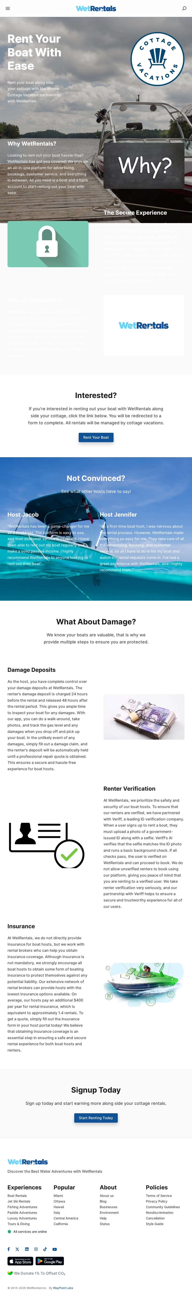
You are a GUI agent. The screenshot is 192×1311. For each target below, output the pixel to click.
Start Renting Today (96, 1118)
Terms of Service (159, 1196)
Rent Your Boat (96, 437)
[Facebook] (10, 1248)
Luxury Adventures (22, 1218)
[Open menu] (7, 8)
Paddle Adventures (22, 1212)
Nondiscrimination (159, 1212)
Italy (57, 1212)
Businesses (109, 1207)
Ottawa (59, 1201)
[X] (17, 1248)
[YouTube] (53, 1248)
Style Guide (154, 1224)
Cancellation (155, 1218)
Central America (66, 1218)
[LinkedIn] (26, 1248)
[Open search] (184, 8)
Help (103, 1218)
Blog (103, 1201)
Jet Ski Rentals (18, 1201)
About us (107, 1196)
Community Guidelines (163, 1207)
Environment (109, 1212)
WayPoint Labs (63, 1288)
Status (105, 1224)
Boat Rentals (17, 1196)
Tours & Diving (18, 1224)
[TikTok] (45, 1248)
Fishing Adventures (22, 1207)
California (61, 1224)
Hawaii (59, 1207)
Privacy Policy (156, 1201)
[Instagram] (36, 1248)
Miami (58, 1196)
